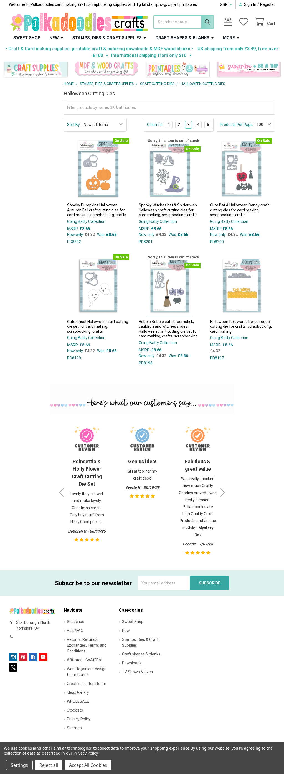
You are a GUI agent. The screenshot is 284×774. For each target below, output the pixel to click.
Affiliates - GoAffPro (84, 660)
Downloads (131, 663)
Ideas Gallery (78, 692)
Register (267, 4)
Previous (61, 492)
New (54, 37)
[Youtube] (43, 657)
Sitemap (74, 728)
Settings (19, 765)
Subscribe (75, 621)
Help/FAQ (75, 630)
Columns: (155, 124)
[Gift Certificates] (229, 21)
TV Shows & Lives (137, 672)
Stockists (75, 710)
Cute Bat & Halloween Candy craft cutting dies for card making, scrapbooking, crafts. (239, 210)
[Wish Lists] (245, 21)
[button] (35, 70)
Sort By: (74, 124)
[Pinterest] (23, 657)
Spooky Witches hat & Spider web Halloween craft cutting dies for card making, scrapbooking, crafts (168, 210)
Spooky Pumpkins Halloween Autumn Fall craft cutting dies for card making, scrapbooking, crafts (96, 210)
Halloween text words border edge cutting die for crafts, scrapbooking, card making (241, 326)
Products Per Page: (236, 124)
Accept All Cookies (88, 765)
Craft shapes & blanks (182, 37)
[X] (13, 667)
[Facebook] (33, 657)
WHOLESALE (78, 701)
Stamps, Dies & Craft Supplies (107, 37)
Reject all (48, 765)
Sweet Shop (26, 37)
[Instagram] (13, 657)
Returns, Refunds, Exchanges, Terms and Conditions (86, 645)
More (229, 37)
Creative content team (86, 683)
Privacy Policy (79, 719)
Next (222, 492)
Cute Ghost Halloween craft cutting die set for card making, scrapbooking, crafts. (97, 326)
